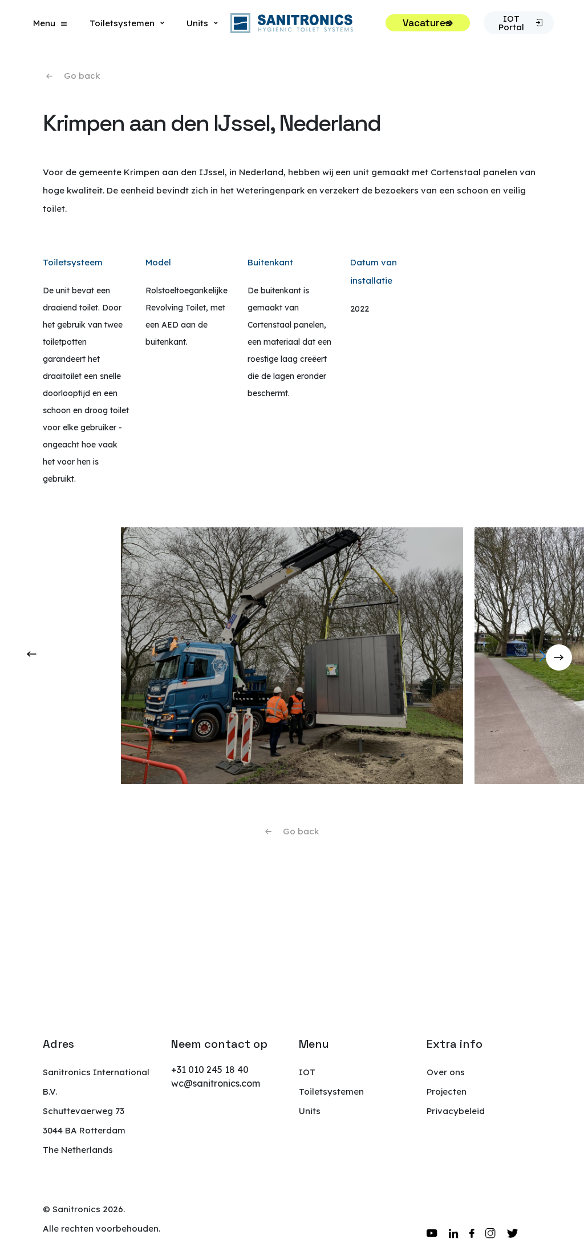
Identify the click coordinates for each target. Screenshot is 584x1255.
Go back (82, 75)
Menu (44, 23)
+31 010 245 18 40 (210, 1069)
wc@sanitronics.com (215, 1083)
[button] (570, 655)
